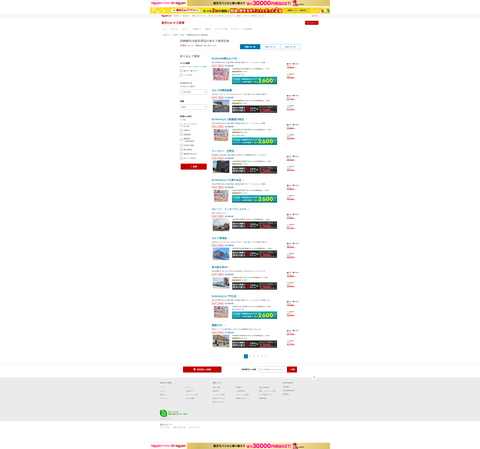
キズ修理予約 (240, 391)
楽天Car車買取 (264, 387)
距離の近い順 (250, 47)
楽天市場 (314, 16)
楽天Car (166, 35)
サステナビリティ (195, 427)
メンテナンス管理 (219, 395)
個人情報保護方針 (289, 390)
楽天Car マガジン (219, 398)
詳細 (184, 120)
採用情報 (286, 394)
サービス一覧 (164, 427)
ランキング (234, 29)
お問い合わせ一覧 (179, 427)
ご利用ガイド (196, 29)
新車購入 (239, 387)
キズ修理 (174, 35)
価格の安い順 (270, 47)
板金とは (208, 29)
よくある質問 (246, 29)
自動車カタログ (241, 398)
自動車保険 (262, 398)
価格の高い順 (290, 47)
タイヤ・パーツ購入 (242, 395)
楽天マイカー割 (218, 402)
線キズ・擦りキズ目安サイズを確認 (194, 66)
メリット (185, 29)
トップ (164, 29)
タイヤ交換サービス (265, 395)
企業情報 (286, 387)
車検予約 (216, 391)
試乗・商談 (216, 387)
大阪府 (182, 35)
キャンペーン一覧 (221, 29)
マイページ (174, 29)
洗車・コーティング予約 (267, 391)
